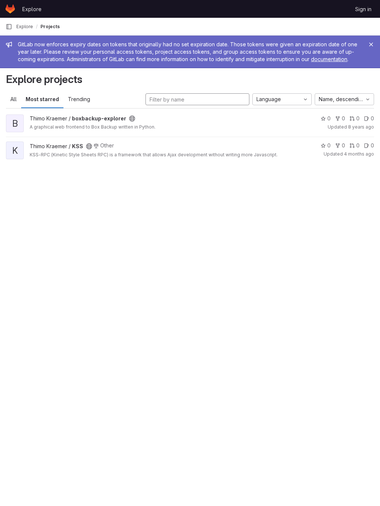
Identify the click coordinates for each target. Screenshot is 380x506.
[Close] (371, 44)
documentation (329, 59)
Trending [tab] (79, 99)
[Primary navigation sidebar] (9, 27)
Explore (32, 9)
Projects (50, 26)
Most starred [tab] (42, 99)
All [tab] (13, 99)
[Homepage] (10, 9)
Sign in (363, 9)
